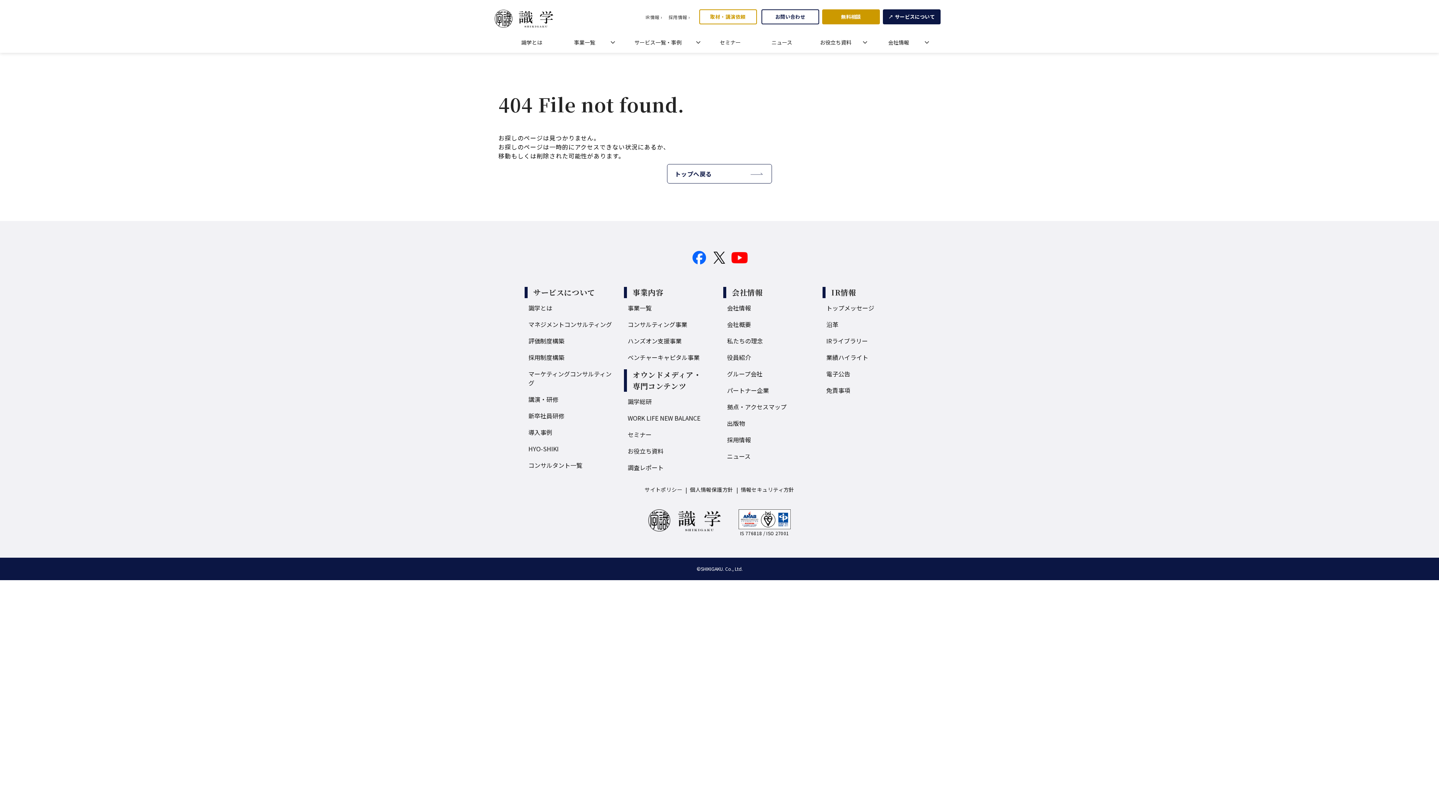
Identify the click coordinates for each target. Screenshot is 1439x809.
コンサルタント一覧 (555, 465)
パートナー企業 (748, 390)
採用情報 (739, 439)
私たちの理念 (745, 340)
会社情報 (898, 42)
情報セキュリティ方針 (767, 489)
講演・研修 (543, 399)
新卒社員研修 (546, 415)
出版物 (736, 423)
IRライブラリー (847, 340)
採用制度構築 (546, 357)
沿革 (832, 324)
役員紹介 (739, 357)
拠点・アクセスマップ (757, 406)
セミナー (730, 42)
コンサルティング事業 (657, 324)
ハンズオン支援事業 (655, 340)
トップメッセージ (850, 307)
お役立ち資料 (835, 42)
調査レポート (646, 467)
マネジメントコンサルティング (570, 324)
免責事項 (838, 390)
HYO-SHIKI (543, 448)
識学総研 (640, 401)
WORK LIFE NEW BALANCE (664, 417)
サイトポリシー (663, 489)
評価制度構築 (546, 340)
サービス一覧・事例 (658, 42)
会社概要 (739, 324)
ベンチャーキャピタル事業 (664, 357)
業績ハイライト (847, 357)
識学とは (531, 42)
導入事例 (540, 432)
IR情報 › (654, 17)
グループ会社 (745, 373)
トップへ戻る (693, 173)
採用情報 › (679, 17)
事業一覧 (584, 42)
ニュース (782, 42)
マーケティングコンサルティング (570, 378)
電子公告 (838, 373)
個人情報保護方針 (711, 489)
